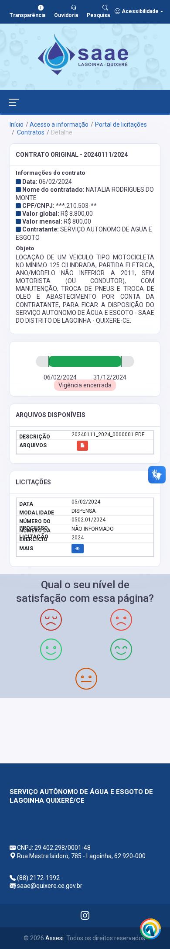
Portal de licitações (121, 124)
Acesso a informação (59, 124)
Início (17, 124)
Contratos (30, 132)
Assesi (54, 938)
